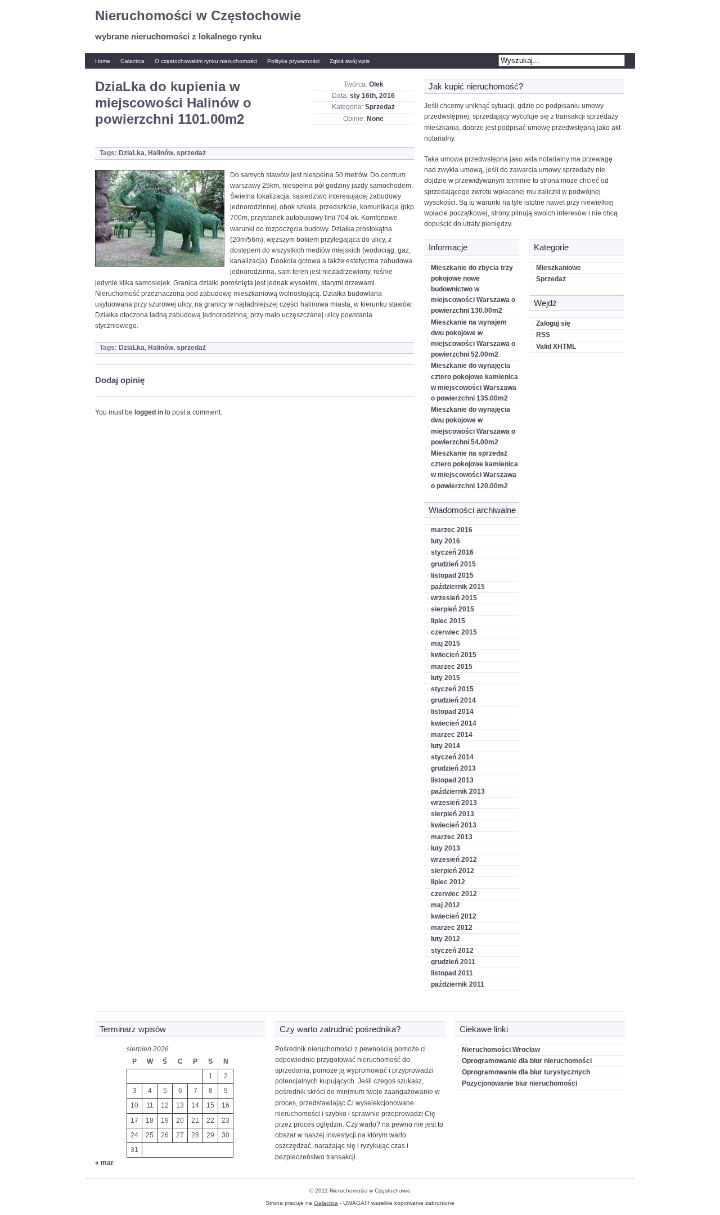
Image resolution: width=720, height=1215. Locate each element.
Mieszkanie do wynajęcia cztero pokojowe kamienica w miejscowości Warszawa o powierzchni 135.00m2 (474, 382)
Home (102, 61)
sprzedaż (191, 153)
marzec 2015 (451, 666)
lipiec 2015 (448, 621)
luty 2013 (445, 848)
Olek (376, 84)
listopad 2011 (452, 973)
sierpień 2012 (452, 871)
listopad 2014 (452, 712)
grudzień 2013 (453, 768)
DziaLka (132, 153)
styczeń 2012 (452, 951)
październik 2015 (458, 587)
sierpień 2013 (452, 814)
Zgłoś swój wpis (350, 61)
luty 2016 (445, 541)
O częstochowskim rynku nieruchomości (206, 61)
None (375, 119)
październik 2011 (457, 984)
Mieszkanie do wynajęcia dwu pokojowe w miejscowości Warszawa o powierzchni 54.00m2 (473, 426)
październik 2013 (458, 791)
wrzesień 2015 (454, 598)
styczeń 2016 (452, 552)
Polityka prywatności (293, 61)
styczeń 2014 (452, 757)
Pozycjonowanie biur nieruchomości (519, 1083)
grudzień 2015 (453, 564)
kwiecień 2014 (453, 723)
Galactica (132, 61)
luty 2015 (445, 678)
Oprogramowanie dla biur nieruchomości (527, 1061)
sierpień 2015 (452, 609)
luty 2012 (445, 939)
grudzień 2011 (453, 962)
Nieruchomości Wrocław (501, 1050)
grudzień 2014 (453, 700)
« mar (104, 1163)
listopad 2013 (452, 780)
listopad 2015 (452, 575)
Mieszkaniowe (558, 268)
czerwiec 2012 (454, 894)
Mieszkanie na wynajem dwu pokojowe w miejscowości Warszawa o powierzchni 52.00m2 (473, 338)
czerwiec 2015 (454, 632)
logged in (148, 412)
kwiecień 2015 (453, 655)
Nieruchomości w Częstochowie (198, 15)
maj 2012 (445, 905)
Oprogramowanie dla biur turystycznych (526, 1072)
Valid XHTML (556, 346)
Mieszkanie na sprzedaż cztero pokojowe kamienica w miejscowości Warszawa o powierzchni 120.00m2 (474, 469)
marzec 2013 (451, 837)
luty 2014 (445, 746)
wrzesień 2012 (454, 859)
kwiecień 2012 (453, 916)
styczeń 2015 (452, 689)
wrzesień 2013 (454, 803)
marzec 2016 (451, 530)
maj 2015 (445, 643)
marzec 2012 (451, 928)
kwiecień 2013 (453, 825)
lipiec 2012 (448, 882)
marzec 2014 (451, 735)
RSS (543, 335)
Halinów (160, 153)
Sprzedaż (380, 107)
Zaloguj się (553, 323)
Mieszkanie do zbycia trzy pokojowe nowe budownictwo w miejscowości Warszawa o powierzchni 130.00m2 (473, 289)
